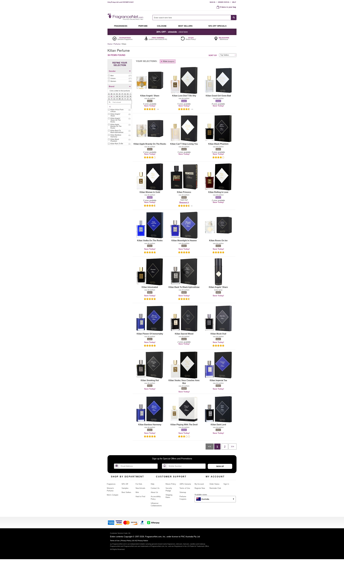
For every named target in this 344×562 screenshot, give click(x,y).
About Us (154, 492)
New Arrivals (140, 488)
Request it (184, 202)
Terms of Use (185, 488)
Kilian (168, 61)
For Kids (139, 484)
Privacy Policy (126, 541)
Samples (125, 488)
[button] (111, 96)
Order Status (223, 2)
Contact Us (155, 488)
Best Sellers (126, 492)
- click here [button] (172, 31)
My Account (199, 484)
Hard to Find (140, 496)
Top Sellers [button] (224, 55)
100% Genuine (185, 484)
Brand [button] (111, 86)
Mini (137, 492)
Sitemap (183, 492)
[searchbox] (192, 17)
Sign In (212, 2)
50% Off (125, 484)
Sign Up (220, 466)
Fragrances (111, 484)
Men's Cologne (112, 495)
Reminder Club (215, 488)
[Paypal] (142, 522)
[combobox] (194, 17)
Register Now (200, 488)
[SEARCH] (233, 17)
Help (234, 2)
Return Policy (171, 484)
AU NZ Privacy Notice (140, 541)
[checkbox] (119, 76)
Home (110, 44)
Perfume (117, 44)
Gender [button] (112, 71)
